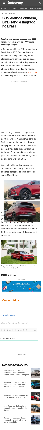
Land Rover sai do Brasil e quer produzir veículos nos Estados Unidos (16, 408)
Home (4, 14)
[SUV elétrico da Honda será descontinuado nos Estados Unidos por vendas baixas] (35, 384)
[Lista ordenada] (12, 330)
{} (26, 330)
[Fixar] (9, 330)
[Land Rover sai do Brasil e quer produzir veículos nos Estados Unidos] (35, 408)
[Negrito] (1, 330)
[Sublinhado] (7, 330)
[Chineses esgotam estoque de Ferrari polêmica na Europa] (35, 396)
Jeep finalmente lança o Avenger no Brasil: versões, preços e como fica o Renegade (16, 373)
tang (14, 275)
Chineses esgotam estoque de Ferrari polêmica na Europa (16, 396)
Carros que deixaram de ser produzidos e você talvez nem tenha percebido (15, 420)
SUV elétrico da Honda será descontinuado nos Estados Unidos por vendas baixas (15, 384)
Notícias (11, 14)
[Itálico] (4, 330)
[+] (29, 330)
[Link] (23, 330)
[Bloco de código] (20, 330)
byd (9, 275)
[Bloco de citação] (18, 330)
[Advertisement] (21, 105)
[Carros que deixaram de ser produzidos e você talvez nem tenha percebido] (35, 420)
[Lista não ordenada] (15, 330)
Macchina (32, 72)
